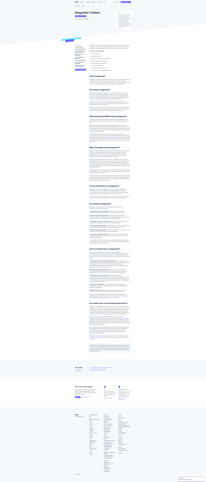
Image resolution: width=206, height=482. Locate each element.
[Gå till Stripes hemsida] (76, 414)
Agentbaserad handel (108, 419)
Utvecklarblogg (107, 471)
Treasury (91, 454)
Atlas (90, 418)
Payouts (90, 445)
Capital (90, 422)
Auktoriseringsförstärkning (94, 419)
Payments (91, 443)
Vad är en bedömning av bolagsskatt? (79, 63)
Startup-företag (107, 418)
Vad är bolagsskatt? (79, 47)
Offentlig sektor (107, 448)
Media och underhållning (108, 443)
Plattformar (106, 433)
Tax (90, 451)
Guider (119, 416)
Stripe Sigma (91, 449)
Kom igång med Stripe (80, 16)
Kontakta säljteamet (125, 2)
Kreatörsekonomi (107, 437)
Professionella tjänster (108, 446)
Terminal (91, 452)
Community (120, 421)
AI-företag (106, 436)
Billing (90, 421)
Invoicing (91, 436)
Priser (104, 1)
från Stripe (111, 335)
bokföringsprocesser (101, 337)
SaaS (105, 434)
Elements (91, 431)
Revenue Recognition (93, 448)
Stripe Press (120, 442)
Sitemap (119, 431)
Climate (90, 425)
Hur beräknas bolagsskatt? (80, 60)
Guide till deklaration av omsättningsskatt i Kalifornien (102, 367)
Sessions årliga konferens (123, 422)
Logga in (117, 2)
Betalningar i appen (107, 428)
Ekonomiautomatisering (108, 425)
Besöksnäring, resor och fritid (109, 440)
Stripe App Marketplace (108, 455)
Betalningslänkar (92, 442)
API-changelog (106, 467)
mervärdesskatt (112, 137)
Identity (90, 434)
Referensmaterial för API (108, 463)
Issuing (90, 437)
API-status (106, 465)
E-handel (105, 422)
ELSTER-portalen (125, 318)
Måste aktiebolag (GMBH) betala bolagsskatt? (80, 51)
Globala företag (107, 427)
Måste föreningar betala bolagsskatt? (80, 55)
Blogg (119, 419)
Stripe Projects (106, 470)
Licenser (120, 429)
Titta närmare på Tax (108, 398)
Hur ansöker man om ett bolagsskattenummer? (79, 66)
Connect (91, 427)
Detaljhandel (106, 449)
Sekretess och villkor (122, 424)
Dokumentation (107, 462)
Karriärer (120, 439)
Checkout (91, 424)
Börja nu (77, 397)
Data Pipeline (91, 430)
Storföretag (106, 416)
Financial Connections (93, 433)
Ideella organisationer (108, 445)
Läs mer (120, 28)
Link (90, 439)
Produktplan (120, 438)
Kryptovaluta (91, 428)
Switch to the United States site (185, 479)
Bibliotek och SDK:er (107, 468)
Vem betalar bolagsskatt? (80, 49)
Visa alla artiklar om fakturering (79, 370)
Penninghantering (107, 431)
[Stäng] (204, 476)
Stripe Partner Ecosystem (108, 456)
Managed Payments (93, 440)
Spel (105, 439)
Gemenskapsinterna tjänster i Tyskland (98, 368)
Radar (90, 446)
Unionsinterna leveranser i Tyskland (98, 370)
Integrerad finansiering (108, 424)
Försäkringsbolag (107, 442)
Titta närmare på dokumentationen (122, 399)
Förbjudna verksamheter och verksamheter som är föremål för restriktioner (124, 427)
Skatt (83, 5)
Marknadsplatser (107, 430)
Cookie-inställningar (122, 432)
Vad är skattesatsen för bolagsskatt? (79, 58)
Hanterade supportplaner (123, 450)
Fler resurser (78, 5)
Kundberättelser (121, 418)
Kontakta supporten (122, 448)
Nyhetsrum (120, 441)
